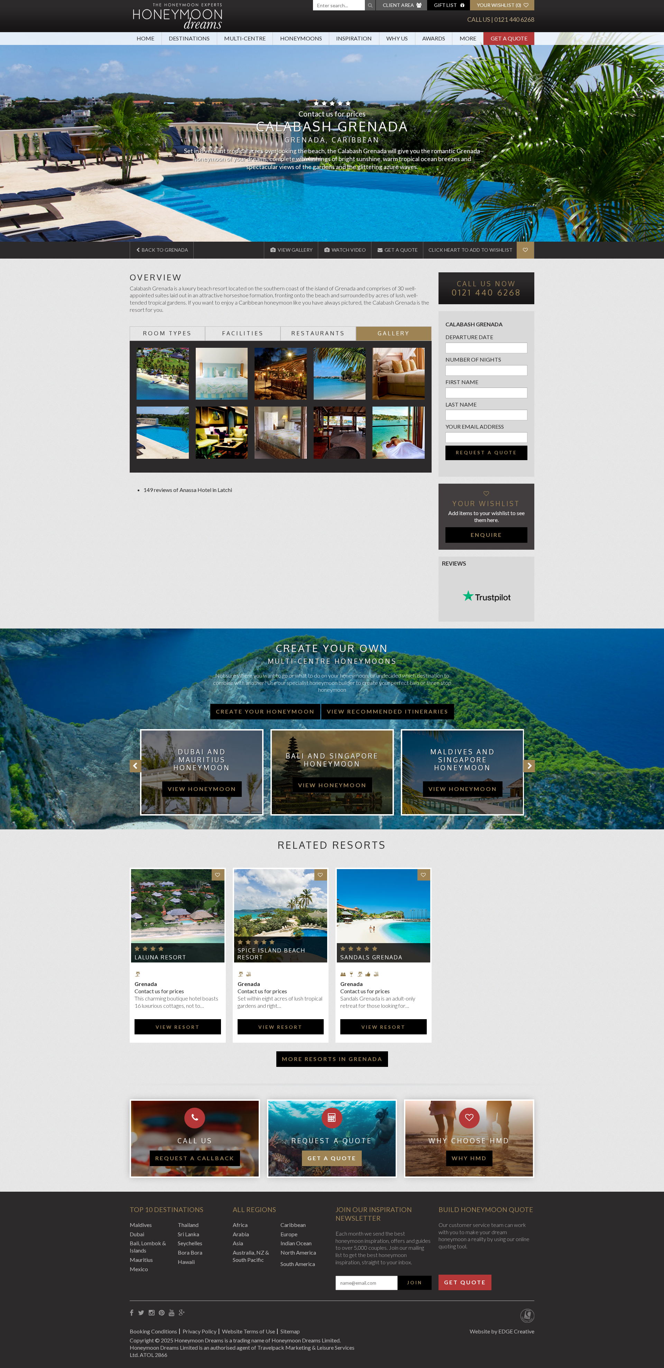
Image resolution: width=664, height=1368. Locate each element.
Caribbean (293, 1224)
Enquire (486, 534)
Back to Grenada (164, 250)
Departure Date (469, 337)
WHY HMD (469, 1158)
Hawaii (186, 1261)
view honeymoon (202, 785)
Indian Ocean (296, 1243)
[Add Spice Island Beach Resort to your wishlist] (320, 875)
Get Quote (465, 1282)
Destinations (189, 38)
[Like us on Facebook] (131, 1313)
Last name (461, 404)
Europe (288, 1234)
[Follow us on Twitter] (141, 1313)
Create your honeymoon (265, 711)
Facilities (243, 333)
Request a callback (194, 1158)
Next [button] (529, 766)
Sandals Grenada (371, 957)
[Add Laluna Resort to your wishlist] (218, 875)
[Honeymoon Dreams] (178, 15)
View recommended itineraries (388, 711)
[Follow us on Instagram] (151, 1313)
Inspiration (354, 38)
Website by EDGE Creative (502, 1331)
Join (414, 1282)
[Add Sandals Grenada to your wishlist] (423, 875)
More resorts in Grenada (332, 1058)
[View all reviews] (487, 596)
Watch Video (348, 250)
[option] (198, 772)
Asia (238, 1243)
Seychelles (190, 1243)
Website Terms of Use (248, 1331)
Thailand (188, 1224)
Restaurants (318, 333)
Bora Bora (190, 1252)
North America (298, 1252)
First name (461, 382)
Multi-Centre (245, 38)
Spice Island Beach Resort (271, 953)
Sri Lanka (188, 1234)
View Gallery (295, 250)
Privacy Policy (199, 1331)
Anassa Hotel (195, 489)
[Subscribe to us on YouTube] (171, 1313)
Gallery (394, 333)
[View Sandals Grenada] (383, 915)
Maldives (141, 1224)
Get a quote (331, 1158)
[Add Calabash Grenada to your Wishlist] (525, 250)
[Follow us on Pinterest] (161, 1313)
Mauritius (141, 1259)
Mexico (139, 1269)
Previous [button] (135, 766)
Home (145, 38)
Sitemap (290, 1331)
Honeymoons (301, 38)
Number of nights (473, 359)
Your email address (474, 426)
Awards (433, 38)
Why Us (397, 38)
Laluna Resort (160, 957)
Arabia (241, 1234)
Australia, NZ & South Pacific (251, 1256)
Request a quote (486, 452)
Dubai (137, 1234)
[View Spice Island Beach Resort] (281, 915)
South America (297, 1263)
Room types (167, 333)
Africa (240, 1224)
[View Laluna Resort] (177, 915)
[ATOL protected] (527, 1316)
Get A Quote (509, 38)
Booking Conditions (153, 1331)
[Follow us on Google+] (182, 1313)
